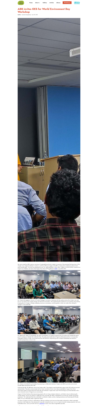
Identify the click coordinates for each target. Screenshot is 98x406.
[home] (21, 3)
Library (58, 2)
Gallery (45, 2)
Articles (51, 2)
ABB (56, 269)
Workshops (67, 2)
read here (41, 403)
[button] (37, 3)
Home (31, 2)
